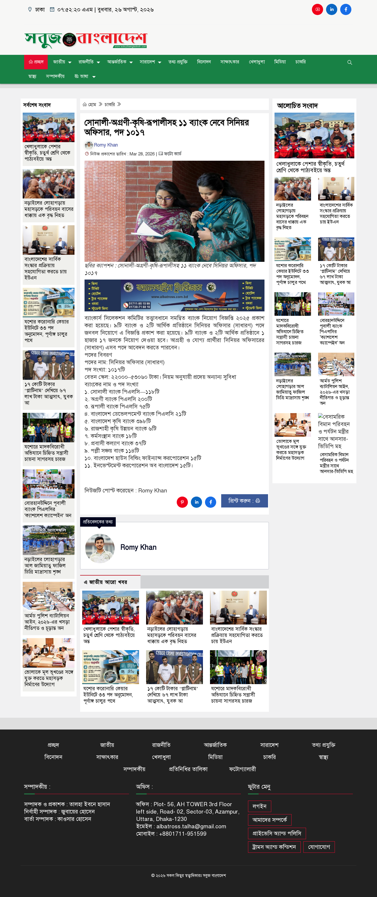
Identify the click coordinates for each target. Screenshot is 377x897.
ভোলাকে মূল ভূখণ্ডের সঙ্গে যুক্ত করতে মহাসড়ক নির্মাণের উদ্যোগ (48, 678)
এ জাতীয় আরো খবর (106, 582)
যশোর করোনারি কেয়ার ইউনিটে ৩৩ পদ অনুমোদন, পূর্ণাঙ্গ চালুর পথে (108, 695)
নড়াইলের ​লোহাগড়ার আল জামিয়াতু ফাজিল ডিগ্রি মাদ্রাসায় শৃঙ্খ (45, 565)
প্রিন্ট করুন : (242, 500)
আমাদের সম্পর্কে (270, 819)
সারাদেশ (147, 62)
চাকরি (300, 62)
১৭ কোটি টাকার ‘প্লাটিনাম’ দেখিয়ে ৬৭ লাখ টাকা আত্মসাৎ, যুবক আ (172, 695)
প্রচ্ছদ (38, 62)
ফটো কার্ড (172, 154)
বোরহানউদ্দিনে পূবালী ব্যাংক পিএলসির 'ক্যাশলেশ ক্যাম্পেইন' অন (47, 509)
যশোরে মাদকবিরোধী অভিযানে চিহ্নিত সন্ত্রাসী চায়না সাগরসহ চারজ (233, 695)
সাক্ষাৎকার (230, 62)
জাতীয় (59, 62)
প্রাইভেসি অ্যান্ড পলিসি (277, 833)
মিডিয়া (280, 62)
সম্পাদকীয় (55, 76)
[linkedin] (331, 9)
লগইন (260, 806)
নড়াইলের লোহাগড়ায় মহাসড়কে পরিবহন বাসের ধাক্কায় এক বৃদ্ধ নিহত (171, 635)
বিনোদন (204, 62)
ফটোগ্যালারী (242, 769)
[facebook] (345, 9)
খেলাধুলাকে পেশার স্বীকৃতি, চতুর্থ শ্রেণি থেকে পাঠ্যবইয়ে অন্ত (109, 635)
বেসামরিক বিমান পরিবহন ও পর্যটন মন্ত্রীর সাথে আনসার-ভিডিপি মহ (336, 463)
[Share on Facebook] (210, 502)
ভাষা (84, 76)
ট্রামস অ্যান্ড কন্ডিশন (274, 847)
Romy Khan (106, 145)
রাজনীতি (86, 62)
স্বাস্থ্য (32, 76)
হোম (92, 105)
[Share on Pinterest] (182, 502)
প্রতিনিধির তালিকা (188, 769)
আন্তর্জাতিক (116, 62)
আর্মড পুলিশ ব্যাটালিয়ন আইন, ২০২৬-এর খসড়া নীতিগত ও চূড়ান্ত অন (47, 622)
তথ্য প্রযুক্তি (178, 62)
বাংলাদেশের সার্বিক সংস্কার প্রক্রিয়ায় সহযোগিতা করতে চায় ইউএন (237, 635)
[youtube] (317, 9)
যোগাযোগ (319, 847)
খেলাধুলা (257, 62)
